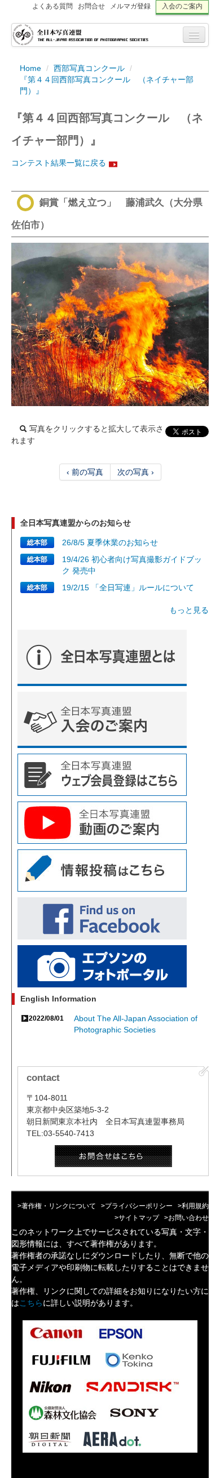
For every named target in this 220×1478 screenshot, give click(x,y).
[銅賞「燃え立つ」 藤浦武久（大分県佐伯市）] (110, 324)
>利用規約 (193, 1206)
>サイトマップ (137, 1218)
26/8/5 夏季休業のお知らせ (110, 542)
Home (30, 68)
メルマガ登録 (130, 6)
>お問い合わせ (186, 1218)
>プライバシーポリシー (137, 1206)
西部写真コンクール (89, 68)
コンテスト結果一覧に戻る (58, 162)
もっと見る (189, 610)
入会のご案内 (182, 6)
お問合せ (91, 6)
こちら (31, 1302)
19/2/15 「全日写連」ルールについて (128, 587)
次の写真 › (135, 472)
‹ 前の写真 (85, 472)
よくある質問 (52, 6)
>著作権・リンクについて (56, 1206)
